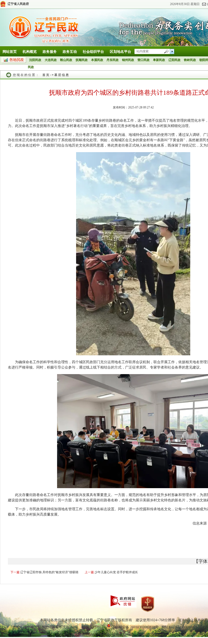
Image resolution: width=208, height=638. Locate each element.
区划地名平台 (120, 52)
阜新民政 (159, 60)
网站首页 (10, 52)
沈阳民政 (35, 60)
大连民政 (51, 60)
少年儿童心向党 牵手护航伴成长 (116, 572)
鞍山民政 (66, 60)
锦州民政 (128, 60)
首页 (46, 75)
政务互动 (70, 52)
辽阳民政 (174, 60)
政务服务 (50, 52)
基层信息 (62, 75)
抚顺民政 (82, 60)
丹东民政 (113, 60)
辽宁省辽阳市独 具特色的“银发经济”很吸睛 (49, 572)
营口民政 (143, 60)
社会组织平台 (93, 52)
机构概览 (30, 52)
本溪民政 (97, 60)
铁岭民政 (190, 60)
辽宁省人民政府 (18, 4)
